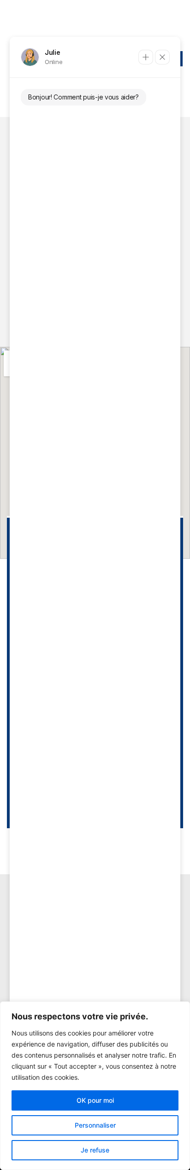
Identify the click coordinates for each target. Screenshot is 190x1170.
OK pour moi (95, 1100)
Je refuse (95, 1150)
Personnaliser (95, 1125)
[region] (95, 1085)
